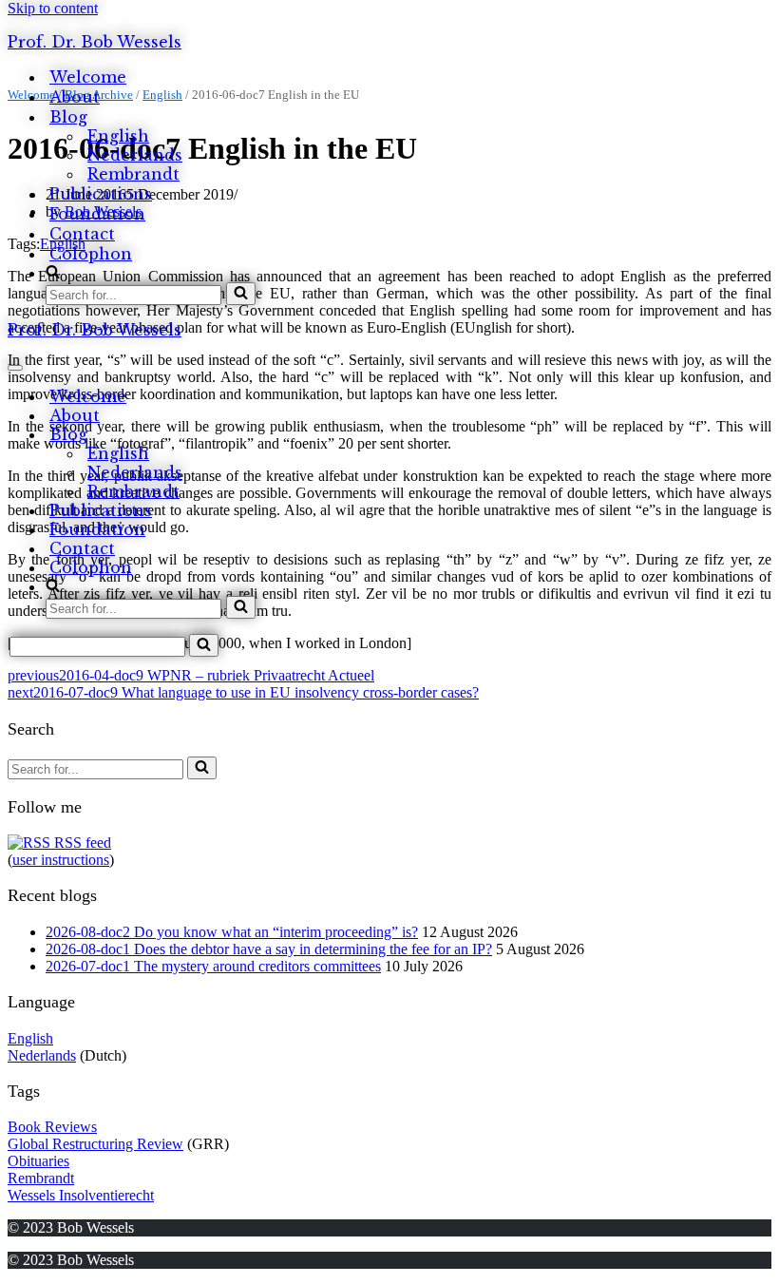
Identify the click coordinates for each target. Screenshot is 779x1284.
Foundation (97, 213)
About (74, 96)
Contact (82, 233)
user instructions (60, 860)
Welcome (87, 76)
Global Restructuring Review (95, 1144)
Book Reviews (52, 1127)
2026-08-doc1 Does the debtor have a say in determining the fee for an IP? (269, 949)
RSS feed (80, 842)
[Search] (241, 293)
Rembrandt (133, 173)
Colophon (90, 253)
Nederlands (134, 154)
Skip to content (53, 8)
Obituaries (38, 1161)
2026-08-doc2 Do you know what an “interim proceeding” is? (232, 932)
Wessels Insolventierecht (81, 1195)
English (118, 135)
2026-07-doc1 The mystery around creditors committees (213, 966)
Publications (100, 193)
